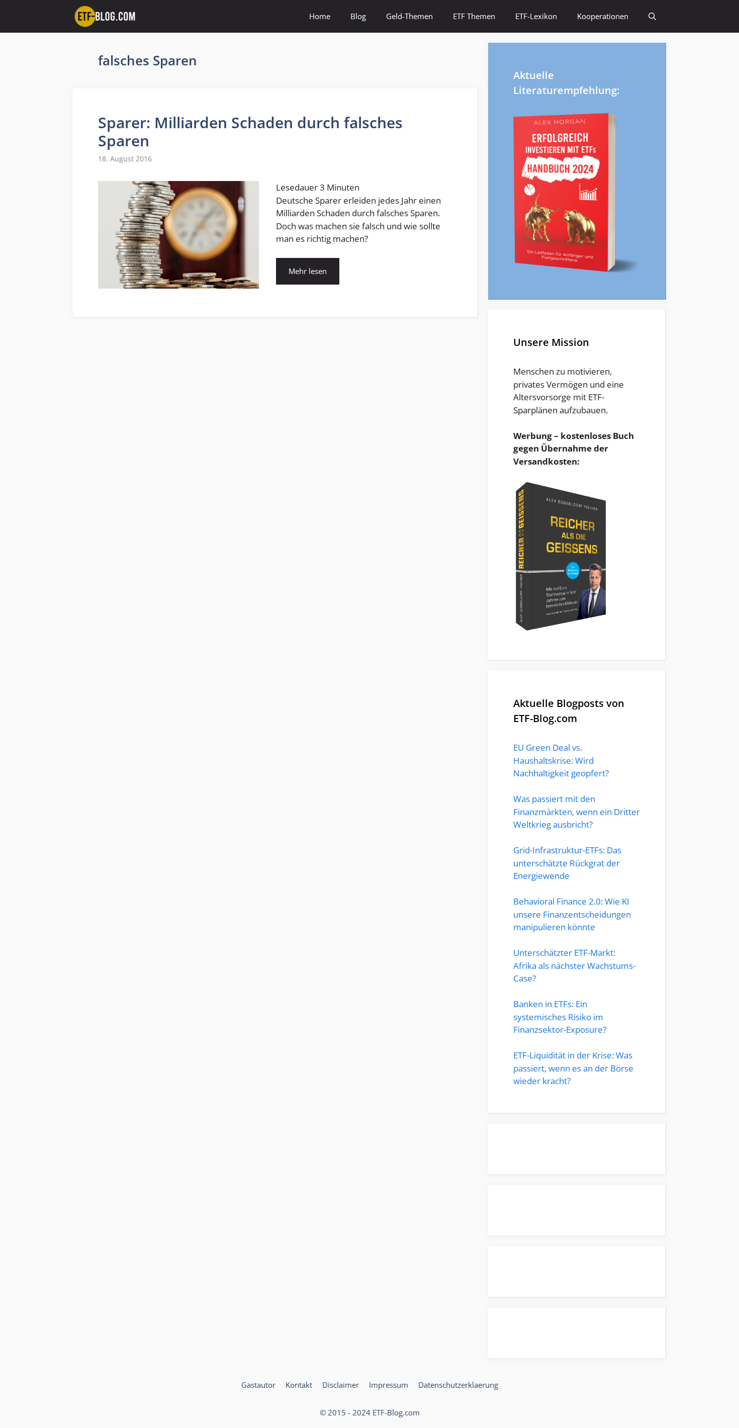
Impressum (388, 1385)
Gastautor (258, 1385)
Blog (358, 16)
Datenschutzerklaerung (458, 1385)
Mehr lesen (308, 271)
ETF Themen (474, 16)
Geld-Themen (409, 16)
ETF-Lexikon (536, 16)
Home (319, 16)
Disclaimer (340, 1385)
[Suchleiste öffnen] (652, 16)
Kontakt (299, 1385)
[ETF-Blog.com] (106, 16)
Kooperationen (602, 16)
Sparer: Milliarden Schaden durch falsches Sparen (250, 131)
